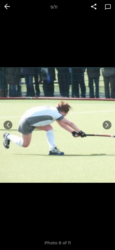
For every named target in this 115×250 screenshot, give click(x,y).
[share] (93, 7)
